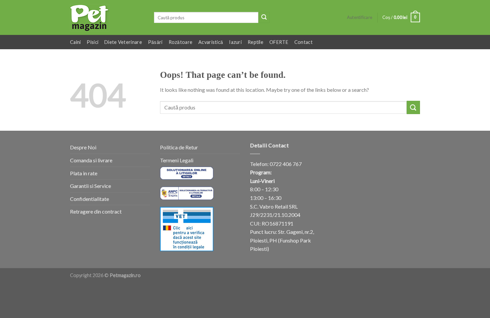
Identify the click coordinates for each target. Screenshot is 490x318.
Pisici (92, 42)
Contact (303, 42)
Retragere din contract (96, 211)
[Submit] (264, 17)
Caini (75, 42)
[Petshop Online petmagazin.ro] (107, 17)
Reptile (255, 42)
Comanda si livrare (91, 160)
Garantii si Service (90, 186)
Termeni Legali (176, 160)
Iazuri (235, 42)
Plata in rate (83, 173)
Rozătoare (181, 42)
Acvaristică (210, 42)
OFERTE (278, 42)
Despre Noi (83, 147)
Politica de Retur (179, 147)
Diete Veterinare (123, 42)
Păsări (155, 42)
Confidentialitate (89, 199)
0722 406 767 (286, 164)
